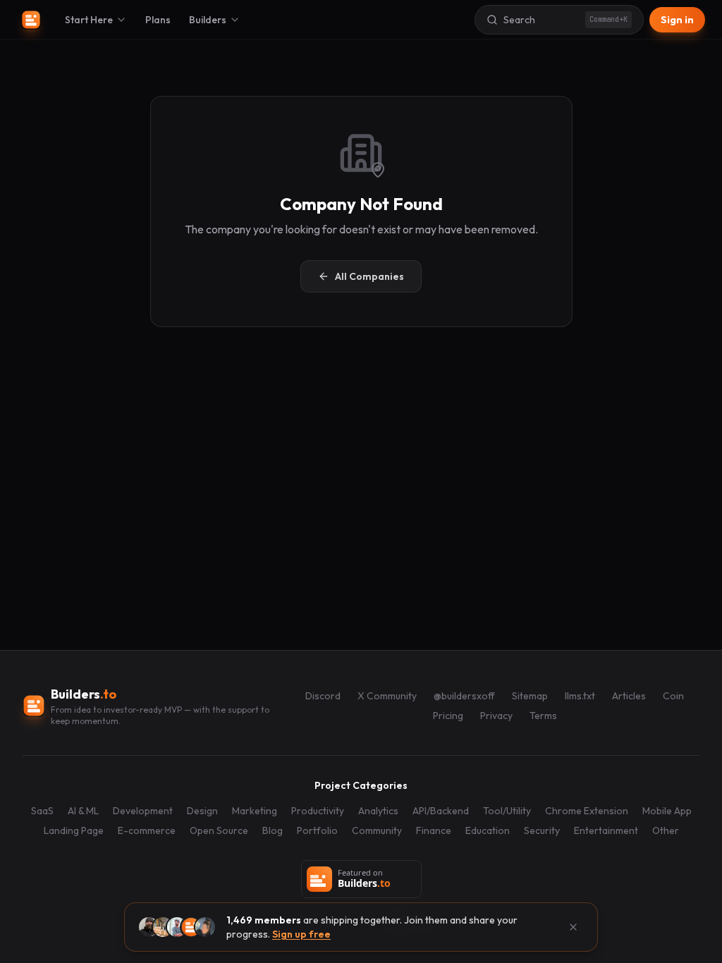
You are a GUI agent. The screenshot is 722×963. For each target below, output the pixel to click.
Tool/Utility (507, 810)
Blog (272, 830)
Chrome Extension (586, 810)
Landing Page (74, 830)
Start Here (89, 19)
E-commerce (147, 830)
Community (377, 830)
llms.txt (580, 695)
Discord (323, 695)
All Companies (369, 276)
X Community (387, 695)
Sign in (677, 19)
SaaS (42, 810)
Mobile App (667, 810)
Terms (543, 715)
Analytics (378, 810)
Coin (673, 695)
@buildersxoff (464, 695)
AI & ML (83, 810)
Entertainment (606, 830)
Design (202, 810)
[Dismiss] (573, 927)
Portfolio (317, 830)
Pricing (448, 715)
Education (487, 830)
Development (143, 810)
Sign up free (301, 934)
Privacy (496, 715)
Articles (629, 695)
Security (542, 830)
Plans (158, 19)
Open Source (219, 830)
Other (665, 830)
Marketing (254, 810)
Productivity (317, 810)
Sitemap (530, 695)
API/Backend (440, 810)
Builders (207, 19)
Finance (433, 830)
